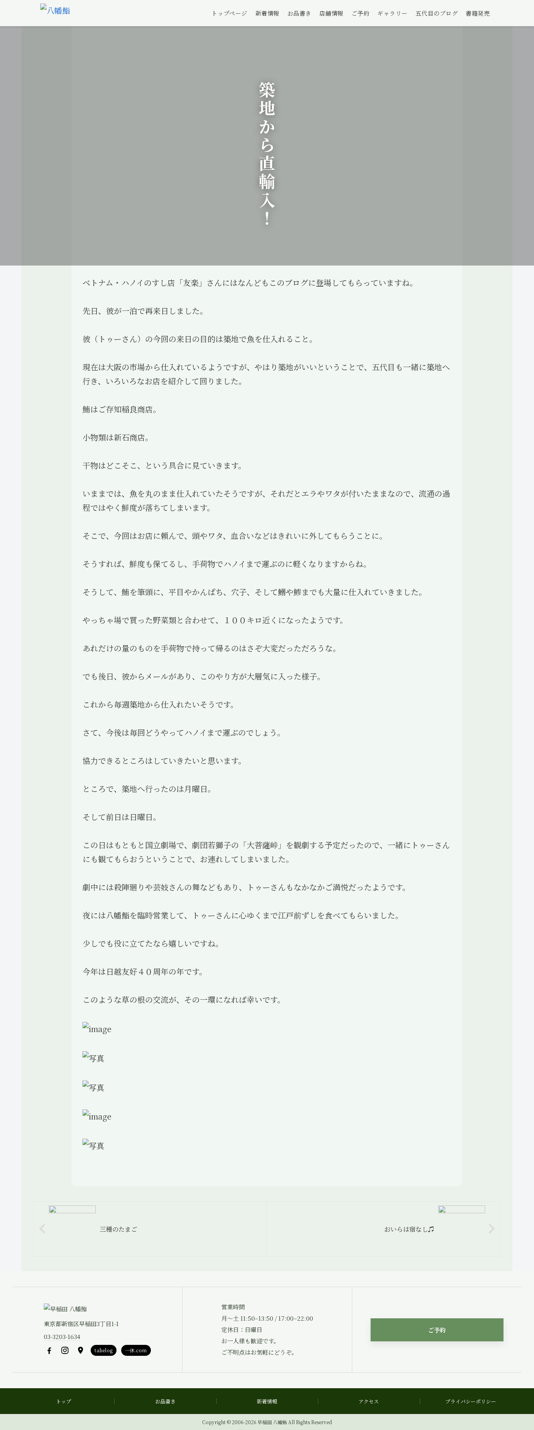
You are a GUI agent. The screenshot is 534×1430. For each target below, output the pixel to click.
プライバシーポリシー (470, 1401)
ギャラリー (392, 13)
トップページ (229, 13)
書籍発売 (478, 13)
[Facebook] (49, 1350)
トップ (63, 1401)
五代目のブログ (437, 13)
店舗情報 (331, 13)
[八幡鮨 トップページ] (55, 13)
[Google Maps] (80, 1350)
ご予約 (360, 13)
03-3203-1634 (62, 1336)
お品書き (299, 13)
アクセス (368, 1401)
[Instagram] (64, 1350)
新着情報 (267, 13)
